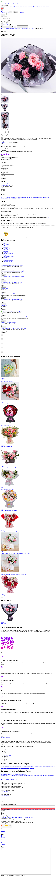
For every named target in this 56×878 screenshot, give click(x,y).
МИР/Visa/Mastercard (6, 197)
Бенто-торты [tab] (7, 248)
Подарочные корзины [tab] (9, 255)
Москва (21, 774)
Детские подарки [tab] (8, 261)
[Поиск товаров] (2, 24)
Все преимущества (5, 737)
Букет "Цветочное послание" (8, 595)
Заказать (3, 157)
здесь (48, 217)
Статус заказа (45, 6)
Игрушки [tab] (6, 251)
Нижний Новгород (6, 27)
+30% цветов (9, 142)
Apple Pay (13, 197)
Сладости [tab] (6, 249)
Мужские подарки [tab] (8, 260)
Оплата (15, 4)
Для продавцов (4, 5)
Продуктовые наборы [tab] (9, 256)
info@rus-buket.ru (5, 795)
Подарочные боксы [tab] (8, 253)
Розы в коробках (35, 766)
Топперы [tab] (6, 252)
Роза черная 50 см (5, 184)
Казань (24, 775)
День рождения (7, 755)
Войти (16, 12)
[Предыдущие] (1, 334)
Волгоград (29, 775)
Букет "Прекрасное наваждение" (9, 531)
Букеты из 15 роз (27, 766)
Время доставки (5, 172)
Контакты (30, 6)
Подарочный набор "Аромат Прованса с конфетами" (14, 573)
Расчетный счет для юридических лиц (10, 198)
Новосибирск (46, 775)
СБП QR (28, 197)
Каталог (3, 4)
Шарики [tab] (6, 245)
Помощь (35, 6)
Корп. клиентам (23, 6)
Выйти (22, 12)
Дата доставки (4, 168)
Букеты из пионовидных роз (27, 768)
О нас (6, 4)
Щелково (15, 775)
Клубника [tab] (6, 247)
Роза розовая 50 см (5, 185)
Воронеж (52, 775)
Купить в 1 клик (4, 159)
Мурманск (36, 775)
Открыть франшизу (14, 6)
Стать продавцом (5, 6)
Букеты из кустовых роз (17, 766)
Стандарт (3, 142)
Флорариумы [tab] (7, 257)
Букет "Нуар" (4, 622)
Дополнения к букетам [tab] (9, 262)
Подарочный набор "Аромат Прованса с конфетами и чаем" (15, 552)
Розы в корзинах (43, 766)
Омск (33, 775)
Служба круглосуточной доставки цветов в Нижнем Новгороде (18, 817)
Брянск (7, 775)
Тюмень (11, 775)
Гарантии (19, 4)
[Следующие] (2, 137)
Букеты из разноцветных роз (13, 768)
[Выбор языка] (2, 8)
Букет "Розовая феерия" (6, 445)
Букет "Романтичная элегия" (8, 488)
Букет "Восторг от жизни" (7, 380)
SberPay (24, 197)
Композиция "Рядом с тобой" (8, 402)
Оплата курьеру (46, 197)
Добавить (3, 269)
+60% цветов (15, 142)
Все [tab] (4, 243)
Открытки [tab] (6, 244)
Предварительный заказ (12, 157)
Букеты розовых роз (6, 766)
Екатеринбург (4, 774)
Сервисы (39, 6)
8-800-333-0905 (4, 791)
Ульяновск (20, 775)
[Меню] (10, 24)
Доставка (10, 4)
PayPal (32, 197)
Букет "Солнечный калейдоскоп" (9, 509)
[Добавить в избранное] (10, 159)
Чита (18, 774)
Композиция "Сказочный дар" (8, 467)
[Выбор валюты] (1, 10)
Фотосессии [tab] (6, 258)
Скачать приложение (6, 876)
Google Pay (19, 197)
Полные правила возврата (7, 229)
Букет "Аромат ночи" (6, 424)
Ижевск (41, 775)
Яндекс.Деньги (38, 197)
